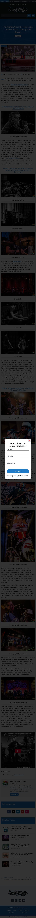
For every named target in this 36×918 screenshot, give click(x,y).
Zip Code (9, 449)
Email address (11, 463)
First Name (10, 456)
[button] (29, 440)
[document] (18, 459)
